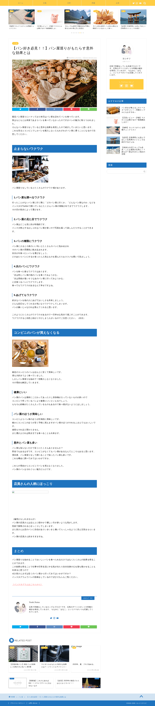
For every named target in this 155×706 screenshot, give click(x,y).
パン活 (15, 43)
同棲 (93, 3)
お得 (117, 3)
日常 (69, 3)
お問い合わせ (33, 703)
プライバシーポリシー (17, 703)
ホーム (20, 3)
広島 (45, 3)
